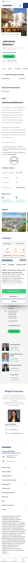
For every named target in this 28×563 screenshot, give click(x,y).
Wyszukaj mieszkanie (25, 5)
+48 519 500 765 (14, 348)
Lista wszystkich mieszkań (9, 480)
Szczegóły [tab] (11, 264)
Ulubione (7, 1)
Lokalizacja (17, 68)
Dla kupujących (14, 561)
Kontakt (23, 561)
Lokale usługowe (6, 476)
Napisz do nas (10, 461)
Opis (4, 68)
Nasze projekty (4, 561)
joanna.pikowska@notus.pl (16, 433)
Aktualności (5, 497)
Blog (3, 501)
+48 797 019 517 (14, 359)
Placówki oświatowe (15, 252)
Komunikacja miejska (7, 252)
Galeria (10, 68)
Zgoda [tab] (4, 264)
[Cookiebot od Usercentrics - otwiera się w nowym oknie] (19, 260)
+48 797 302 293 (14, 378)
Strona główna (3, 34)
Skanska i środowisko (8, 505)
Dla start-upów (6, 488)
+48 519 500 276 (14, 368)
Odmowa (14, 301)
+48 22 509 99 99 (11, 60)
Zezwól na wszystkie (14, 291)
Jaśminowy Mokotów (15, 34)
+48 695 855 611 (13, 429)
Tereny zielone (24, 252)
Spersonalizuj (13, 296)
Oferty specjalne (6, 471)
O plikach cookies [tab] (21, 264)
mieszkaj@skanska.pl (14, 325)
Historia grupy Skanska (8, 492)
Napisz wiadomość (15, 350)
